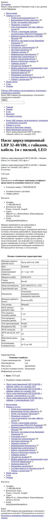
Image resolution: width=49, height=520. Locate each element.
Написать (12, 9)
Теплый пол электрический (23, 47)
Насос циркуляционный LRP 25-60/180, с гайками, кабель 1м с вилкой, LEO (24, 385)
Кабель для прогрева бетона (23, 59)
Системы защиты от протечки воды (26, 77)
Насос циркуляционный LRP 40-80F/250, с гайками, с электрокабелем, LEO (24, 399)
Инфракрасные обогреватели (23, 54)
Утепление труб (18, 45)
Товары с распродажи (20, 79)
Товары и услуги (13, 15)
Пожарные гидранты (20, 25)
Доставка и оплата (14, 116)
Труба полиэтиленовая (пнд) (23, 18)
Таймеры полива (18, 63)
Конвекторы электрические (23, 56)
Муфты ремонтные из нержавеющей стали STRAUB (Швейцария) (29, 69)
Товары (9, 109)
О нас (8, 84)
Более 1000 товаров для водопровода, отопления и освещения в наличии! (27, 121)
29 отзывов (6, 4)
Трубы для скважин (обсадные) (24, 22)
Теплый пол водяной (20, 66)
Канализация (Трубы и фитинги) (25, 20)
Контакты (10, 114)
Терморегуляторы (18, 52)
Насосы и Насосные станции (23, 61)
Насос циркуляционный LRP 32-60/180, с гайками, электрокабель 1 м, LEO (24, 394)
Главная (9, 107)
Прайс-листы (11, 82)
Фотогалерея (11, 13)
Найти (4, 100)
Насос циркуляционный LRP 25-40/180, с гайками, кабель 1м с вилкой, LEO (24, 390)
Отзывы (9, 86)
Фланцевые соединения (21, 75)
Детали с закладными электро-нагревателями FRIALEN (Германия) (27, 32)
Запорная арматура (19, 72)
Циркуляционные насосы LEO (19, 129)
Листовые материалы (20, 50)
